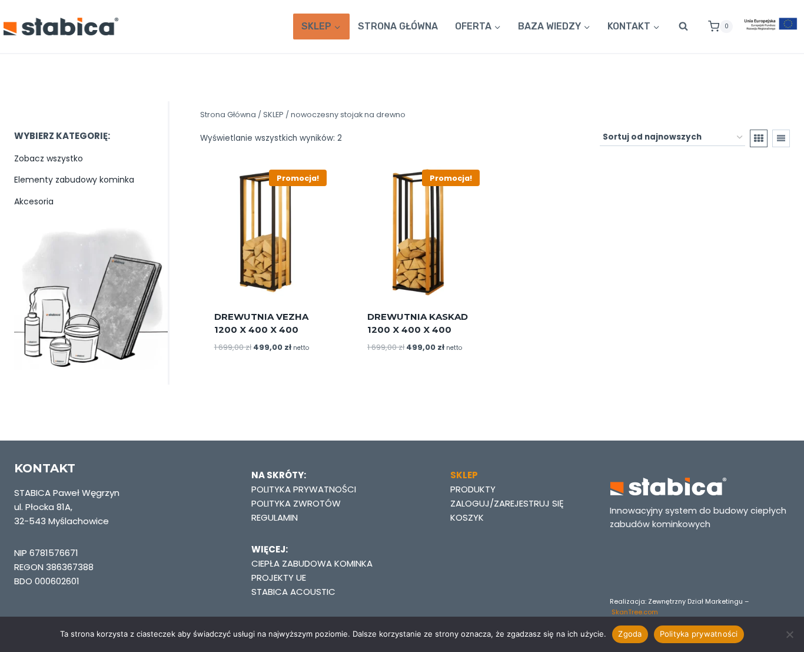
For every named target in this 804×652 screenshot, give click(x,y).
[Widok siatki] (759, 138)
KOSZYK (467, 517)
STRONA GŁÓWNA (398, 26)
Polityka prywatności (699, 633)
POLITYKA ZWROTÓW (296, 503)
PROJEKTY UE (278, 577)
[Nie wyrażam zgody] (789, 634)
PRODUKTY (473, 489)
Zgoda (630, 633)
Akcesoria (34, 201)
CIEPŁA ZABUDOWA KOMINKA (312, 563)
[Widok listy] (781, 138)
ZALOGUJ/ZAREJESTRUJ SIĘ (507, 503)
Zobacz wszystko (48, 158)
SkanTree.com (635, 612)
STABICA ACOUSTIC (293, 591)
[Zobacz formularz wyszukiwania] (683, 26)
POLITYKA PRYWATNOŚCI (303, 489)
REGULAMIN (274, 517)
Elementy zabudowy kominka (74, 180)
